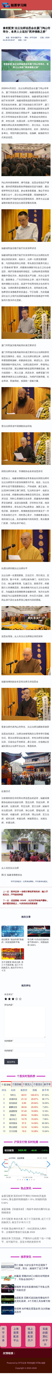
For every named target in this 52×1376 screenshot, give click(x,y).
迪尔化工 (13, 1119)
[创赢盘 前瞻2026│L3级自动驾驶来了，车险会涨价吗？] (7, 1277)
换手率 (47, 1084)
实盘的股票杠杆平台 (45, 1336)
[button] (3, 1164)
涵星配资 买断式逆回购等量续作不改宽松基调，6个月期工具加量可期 (32, 1299)
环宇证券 (3, 1334)
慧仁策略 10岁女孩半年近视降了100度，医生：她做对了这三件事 (31, 1266)
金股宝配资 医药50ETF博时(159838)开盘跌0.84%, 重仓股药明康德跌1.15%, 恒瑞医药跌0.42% (24, 1199)
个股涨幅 (6, 1084)
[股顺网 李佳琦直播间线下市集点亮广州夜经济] (7, 1288)
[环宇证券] (15, 4)
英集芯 (13, 1115)
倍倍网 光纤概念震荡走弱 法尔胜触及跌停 (32, 1310)
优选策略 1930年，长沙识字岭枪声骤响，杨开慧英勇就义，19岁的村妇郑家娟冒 (26, 902)
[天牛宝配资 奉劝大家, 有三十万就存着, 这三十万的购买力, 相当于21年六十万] (12, 953)
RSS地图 (31, 1362)
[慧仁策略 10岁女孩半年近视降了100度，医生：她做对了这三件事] (7, 1266)
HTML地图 (40, 1362)
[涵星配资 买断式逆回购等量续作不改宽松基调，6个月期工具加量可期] (7, 1299)
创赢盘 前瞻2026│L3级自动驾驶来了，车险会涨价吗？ (31, 1277)
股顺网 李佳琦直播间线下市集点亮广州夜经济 (31, 1288)
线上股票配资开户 (30, 1334)
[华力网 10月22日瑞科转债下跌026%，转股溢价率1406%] (38, 931)
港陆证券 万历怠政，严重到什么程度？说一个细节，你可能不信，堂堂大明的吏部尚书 (26, 1240)
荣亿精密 (13, 1127)
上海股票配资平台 (16, 1334)
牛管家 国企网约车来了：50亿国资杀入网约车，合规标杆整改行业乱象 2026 (23, 1230)
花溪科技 (13, 1098)
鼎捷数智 (13, 1111)
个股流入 (27, 1084)
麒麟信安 (13, 1107)
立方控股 (13, 1131)
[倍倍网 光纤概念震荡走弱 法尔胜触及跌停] (7, 1310)
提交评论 (11, 1061)
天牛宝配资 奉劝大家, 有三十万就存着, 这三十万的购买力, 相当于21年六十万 (26, 1220)
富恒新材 (13, 1102)
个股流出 (37, 1084)
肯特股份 (13, 1123)
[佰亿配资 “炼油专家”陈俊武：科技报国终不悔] (12, 931)
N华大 (13, 1094)
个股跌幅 (16, 1084)
